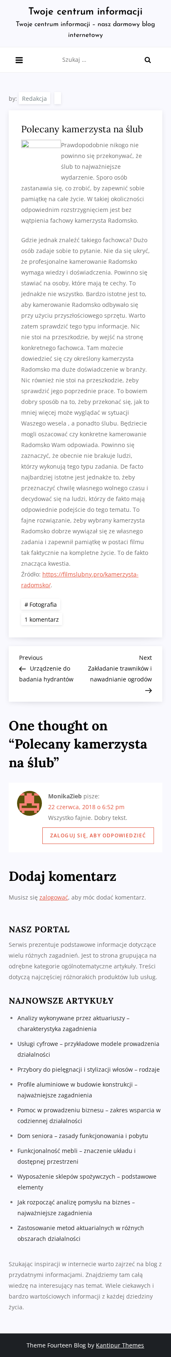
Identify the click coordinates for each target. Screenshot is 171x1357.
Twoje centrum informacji (85, 12)
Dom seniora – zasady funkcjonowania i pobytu (82, 1136)
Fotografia (43, 604)
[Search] (148, 59)
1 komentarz (43, 619)
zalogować (53, 897)
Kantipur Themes (120, 1345)
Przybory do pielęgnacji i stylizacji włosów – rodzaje (88, 1069)
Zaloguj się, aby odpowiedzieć (98, 835)
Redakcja (34, 98)
